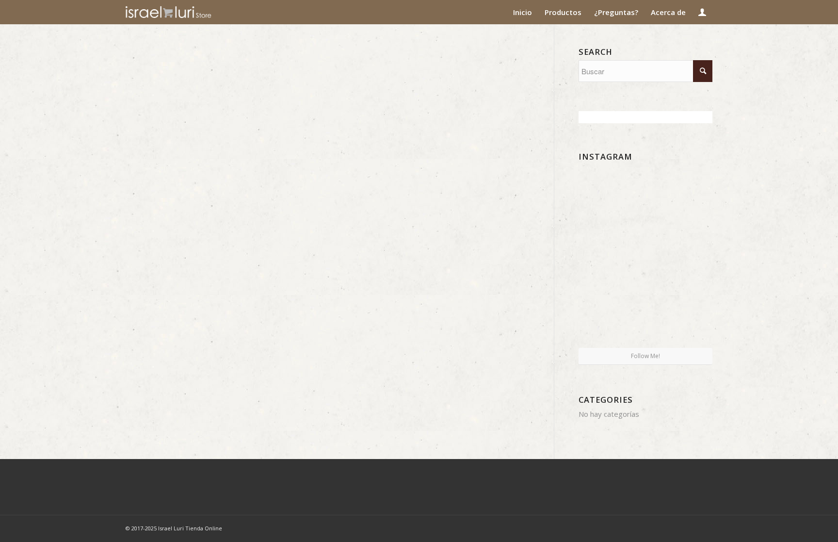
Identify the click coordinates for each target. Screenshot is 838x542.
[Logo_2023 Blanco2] (186, 12)
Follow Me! (645, 356)
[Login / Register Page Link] (702, 12)
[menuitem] (522, 12)
